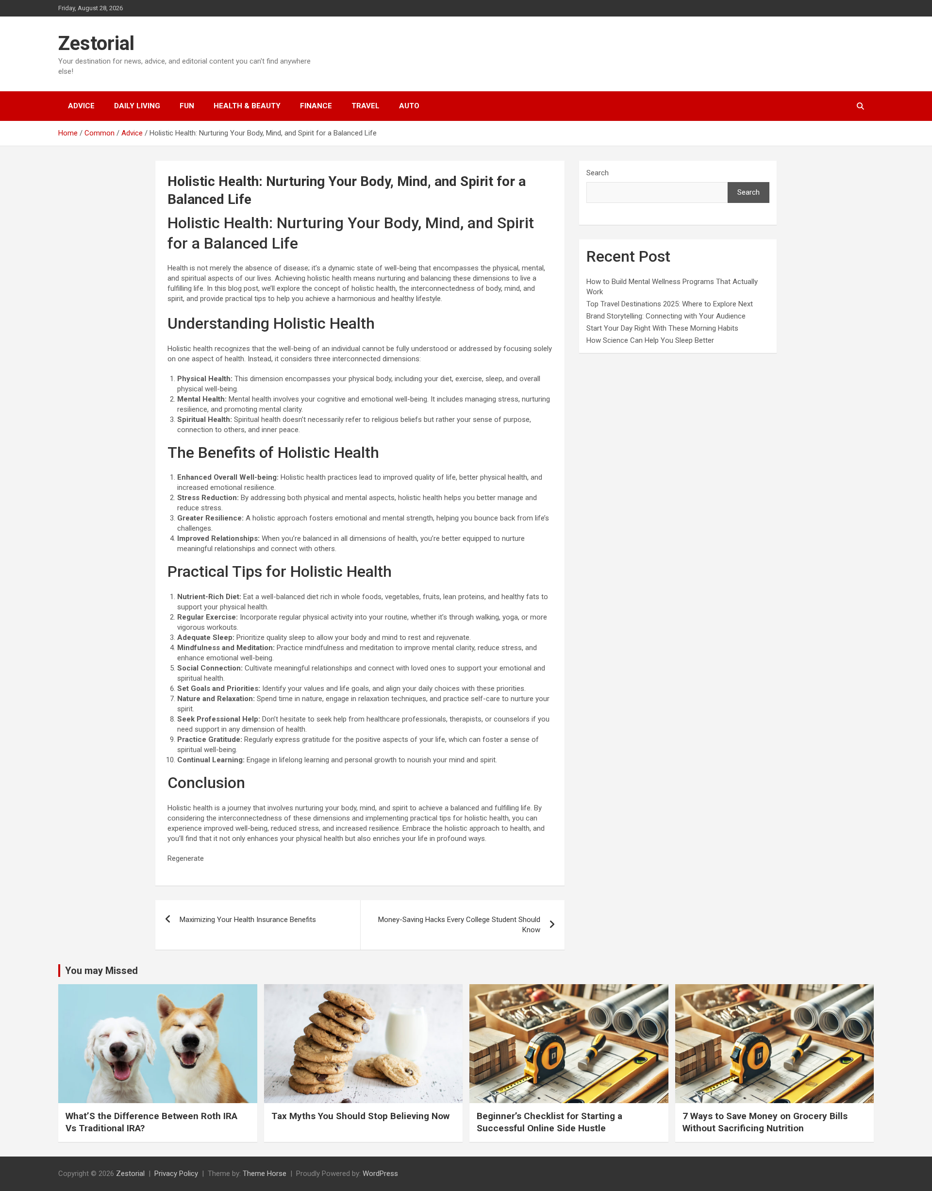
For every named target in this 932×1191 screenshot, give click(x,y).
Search (597, 172)
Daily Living (137, 105)
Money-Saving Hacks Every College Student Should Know (459, 924)
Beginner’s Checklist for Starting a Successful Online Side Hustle (549, 1122)
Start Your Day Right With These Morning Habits (662, 328)
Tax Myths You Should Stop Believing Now (360, 1116)
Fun (187, 105)
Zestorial (96, 43)
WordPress (380, 1173)
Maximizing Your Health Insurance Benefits (248, 919)
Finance (316, 105)
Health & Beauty (247, 105)
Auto (409, 105)
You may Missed (101, 970)
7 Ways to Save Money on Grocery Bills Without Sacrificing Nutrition (765, 1122)
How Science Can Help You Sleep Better (650, 340)
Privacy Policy (176, 1173)
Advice (81, 105)
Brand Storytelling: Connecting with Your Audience (666, 316)
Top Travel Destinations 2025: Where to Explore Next (669, 304)
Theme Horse (264, 1173)
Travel (365, 105)
